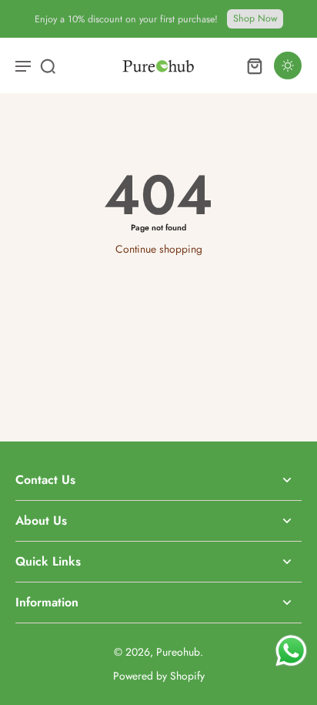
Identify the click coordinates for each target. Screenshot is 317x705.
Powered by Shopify (159, 675)
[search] (48, 65)
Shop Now (255, 18)
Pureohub (178, 652)
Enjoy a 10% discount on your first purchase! (126, 19)
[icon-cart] (254, 65)
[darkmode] (288, 65)
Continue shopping (158, 249)
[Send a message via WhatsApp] (291, 651)
